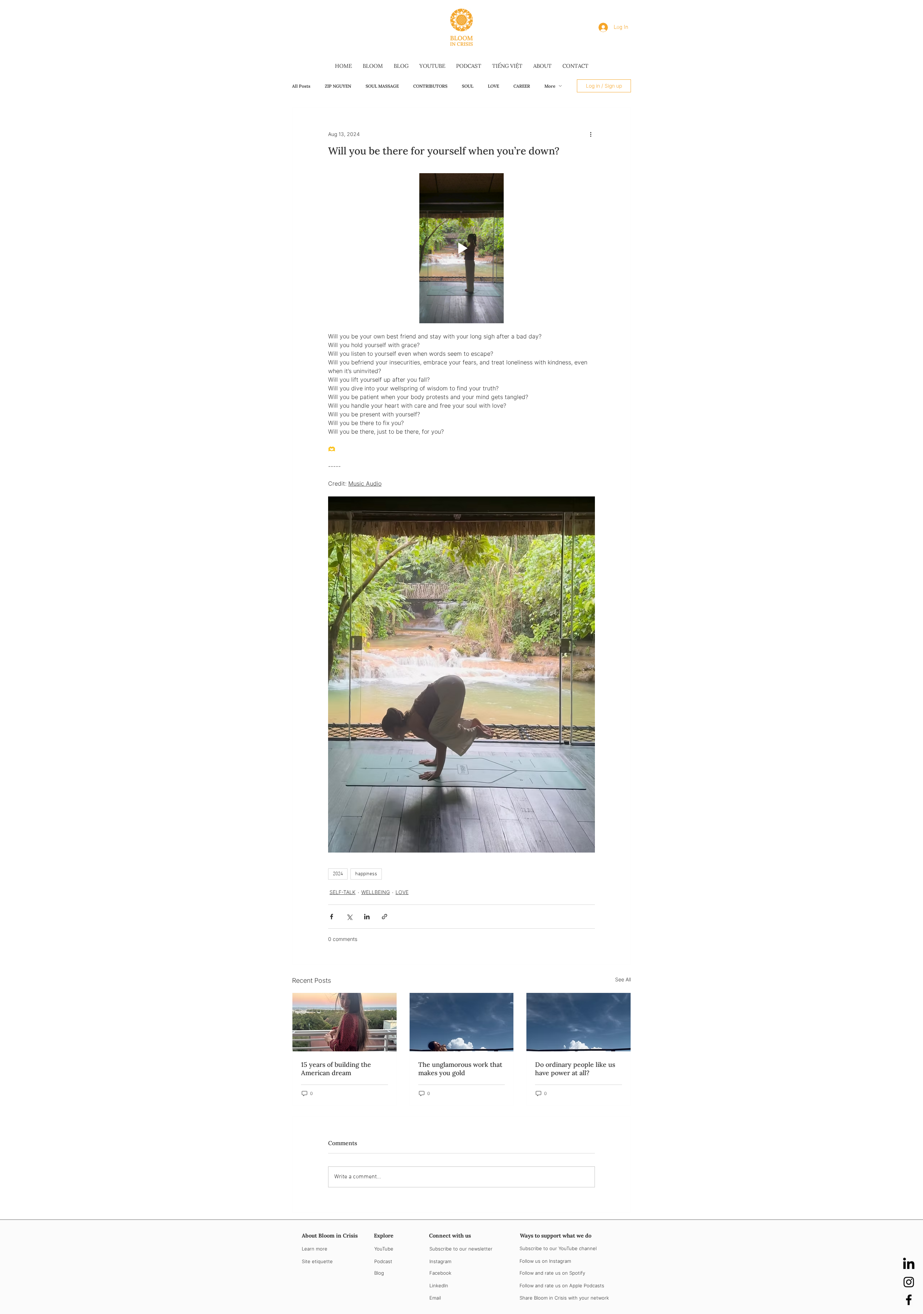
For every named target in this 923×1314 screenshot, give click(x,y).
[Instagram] (909, 1282)
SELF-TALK (342, 892)
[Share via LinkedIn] (366, 916)
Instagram (440, 1261)
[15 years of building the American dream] (344, 1022)
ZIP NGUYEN (338, 86)
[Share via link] (384, 916)
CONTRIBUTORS (430, 86)
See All (623, 979)
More (549, 86)
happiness (366, 874)
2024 (338, 874)
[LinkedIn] (909, 1264)
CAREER (521, 86)
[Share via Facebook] (331, 916)
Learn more (314, 1249)
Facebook (440, 1273)
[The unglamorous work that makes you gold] (462, 1022)
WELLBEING (375, 892)
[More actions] (590, 134)
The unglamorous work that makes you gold (460, 1068)
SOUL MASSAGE (382, 86)
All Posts (301, 86)
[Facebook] (909, 1300)
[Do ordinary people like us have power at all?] (578, 1022)
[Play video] (461, 248)
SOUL (467, 86)
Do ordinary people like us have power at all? (575, 1068)
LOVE (493, 86)
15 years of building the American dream (336, 1068)
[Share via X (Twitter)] (349, 916)
